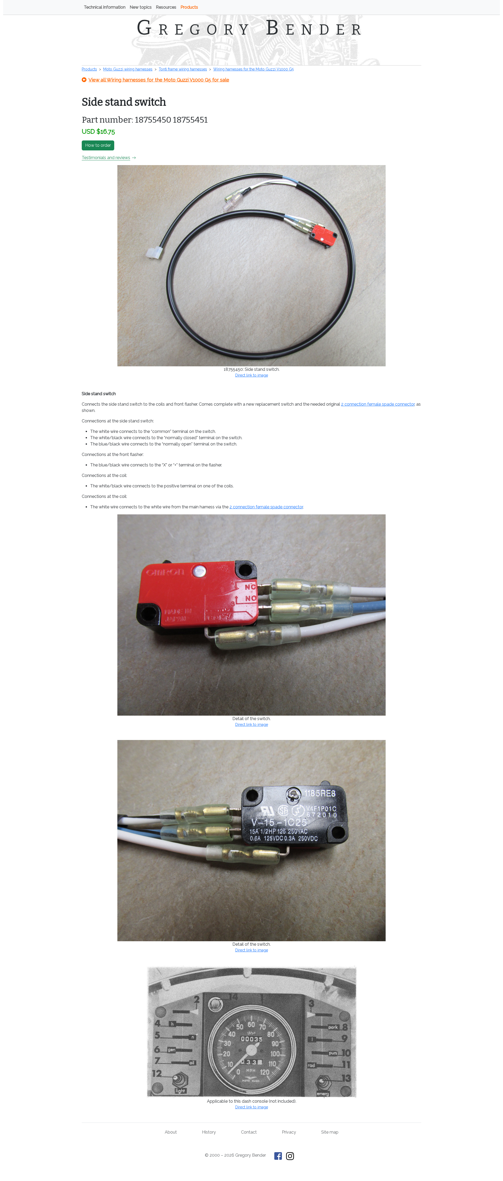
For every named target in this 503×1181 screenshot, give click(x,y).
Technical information (104, 7)
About (171, 1132)
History (209, 1132)
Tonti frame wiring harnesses (183, 69)
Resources (166, 7)
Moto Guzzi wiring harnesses (127, 69)
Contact (249, 1132)
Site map (329, 1132)
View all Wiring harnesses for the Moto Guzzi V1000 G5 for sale (159, 80)
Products (189, 7)
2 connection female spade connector (377, 404)
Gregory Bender (251, 27)
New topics (141, 7)
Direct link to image (251, 375)
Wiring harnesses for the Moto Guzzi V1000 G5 (253, 69)
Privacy (289, 1132)
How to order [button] (98, 145)
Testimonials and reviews (106, 157)
